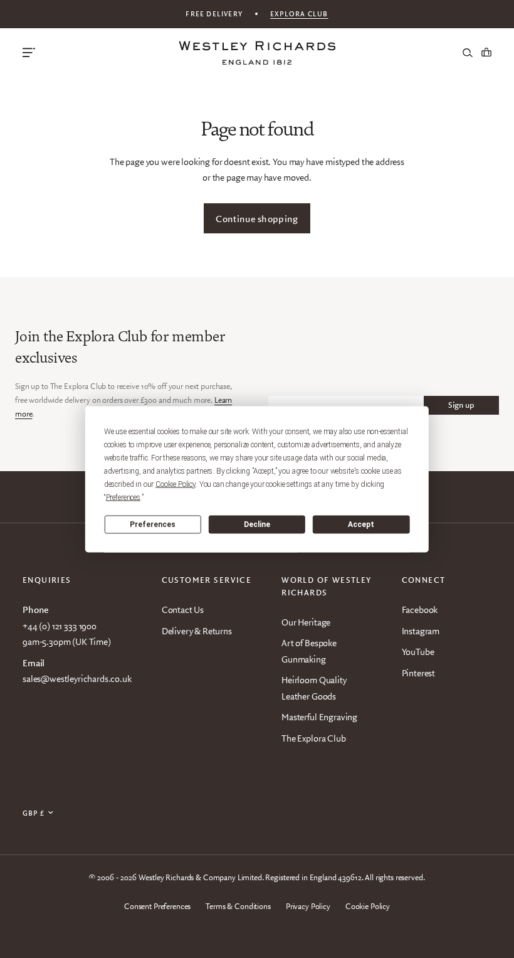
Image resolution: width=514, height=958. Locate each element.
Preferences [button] (123, 496)
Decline (257, 524)
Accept (361, 524)
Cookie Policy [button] (175, 483)
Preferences (153, 524)
